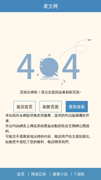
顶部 (80, 173)
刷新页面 (51, 106)
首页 (21, 173)
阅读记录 (38, 173)
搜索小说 (60, 173)
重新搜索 (77, 106)
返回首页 (24, 106)
